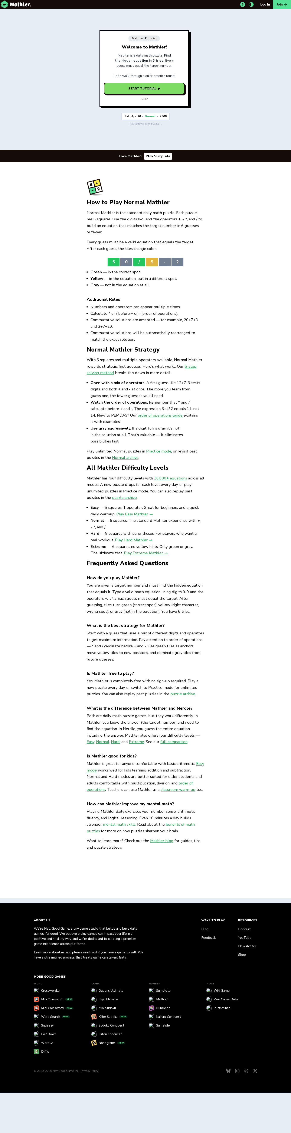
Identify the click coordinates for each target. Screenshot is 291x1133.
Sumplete (163, 990)
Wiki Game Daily (226, 999)
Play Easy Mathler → (134, 514)
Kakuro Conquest (168, 1017)
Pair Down (48, 1034)
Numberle (163, 1008)
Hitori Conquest (110, 1034)
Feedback (208, 937)
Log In (265, 4)
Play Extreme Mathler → (146, 553)
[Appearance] (251, 4)
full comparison (173, 741)
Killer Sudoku (112, 1017)
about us (58, 952)
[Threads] (246, 1071)
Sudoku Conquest (111, 1025)
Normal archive (125, 457)
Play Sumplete (158, 156)
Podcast (244, 929)
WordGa (47, 1043)
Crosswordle (50, 990)
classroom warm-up (178, 789)
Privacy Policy (89, 1071)
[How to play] (242, 4)
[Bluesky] (228, 1071)
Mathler (162, 999)
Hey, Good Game (56, 928)
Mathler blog (161, 840)
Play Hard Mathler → (134, 540)
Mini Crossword (56, 999)
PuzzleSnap (222, 1008)
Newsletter (247, 946)
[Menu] (4, 4)
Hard (115, 741)
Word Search (55, 1017)
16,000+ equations (170, 478)
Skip (144, 99)
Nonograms (111, 1043)
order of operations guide (160, 415)
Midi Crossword (56, 1008)
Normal (102, 741)
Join (280, 4)
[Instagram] (237, 1071)
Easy (90, 741)
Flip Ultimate (108, 999)
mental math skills (119, 824)
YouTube (244, 937)
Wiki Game (222, 990)
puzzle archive (124, 497)
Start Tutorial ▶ (144, 88)
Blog (205, 929)
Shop (242, 954)
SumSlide (163, 1025)
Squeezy (47, 1025)
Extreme (136, 741)
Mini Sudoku (107, 1008)
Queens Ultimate (111, 990)
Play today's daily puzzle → (145, 123)
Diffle (45, 1051)
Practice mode (158, 451)
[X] (255, 1071)
